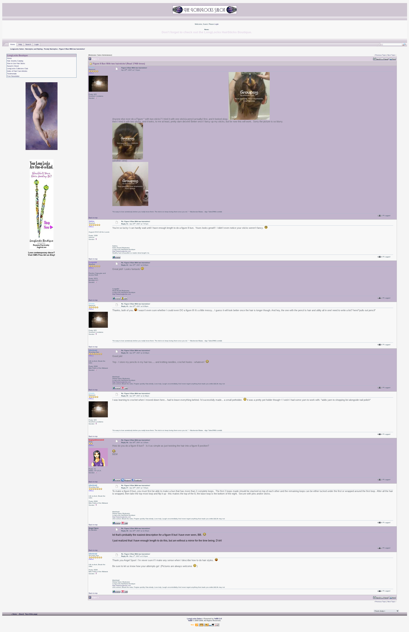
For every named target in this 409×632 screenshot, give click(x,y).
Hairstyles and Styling (33, 49)
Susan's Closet (13, 66)
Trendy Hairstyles (51, 49)
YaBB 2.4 (217, 619)
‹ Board (21, 614)
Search (28, 44)
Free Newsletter (13, 76)
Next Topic (391, 55)
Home (12, 44)
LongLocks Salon (17, 49)
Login (216, 24)
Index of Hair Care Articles (17, 71)
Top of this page (31, 614)
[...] (249, 119)
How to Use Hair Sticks (16, 63)
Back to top (93, 218)
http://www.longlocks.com (121, 251)
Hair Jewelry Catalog (15, 61)
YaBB (190, 620)
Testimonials (12, 74)
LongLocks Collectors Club (17, 68)
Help (20, 44)
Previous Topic (380, 55)
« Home (14, 614)
